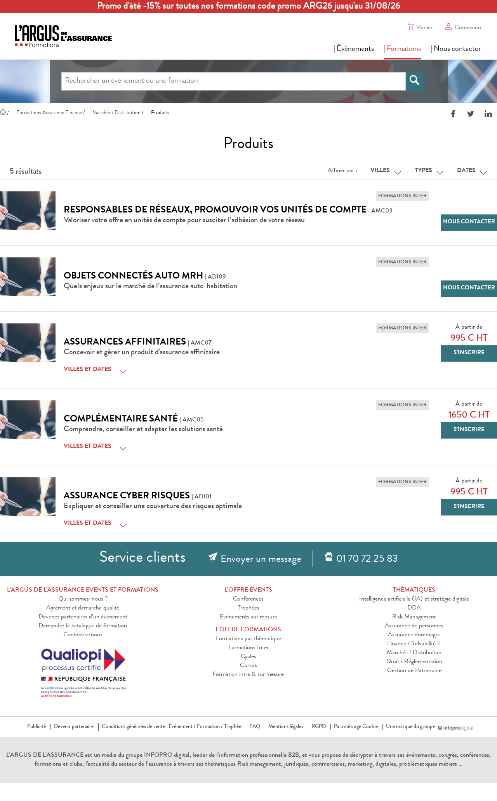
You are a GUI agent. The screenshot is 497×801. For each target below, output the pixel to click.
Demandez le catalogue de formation (82, 626)
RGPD (318, 727)
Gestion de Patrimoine (414, 671)
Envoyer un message (261, 560)
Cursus (248, 666)
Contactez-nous (83, 635)
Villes (380, 171)
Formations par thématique (248, 639)
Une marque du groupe (410, 727)
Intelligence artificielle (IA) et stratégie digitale (414, 599)
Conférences (248, 599)
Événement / (182, 727)
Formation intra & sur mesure (248, 675)
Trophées (248, 608)
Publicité (36, 727)
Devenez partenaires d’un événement (82, 617)
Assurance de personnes (414, 626)
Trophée (232, 727)
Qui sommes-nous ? (83, 599)
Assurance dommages (414, 635)
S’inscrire (469, 353)
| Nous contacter (456, 49)
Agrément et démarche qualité (82, 608)
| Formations (402, 49)
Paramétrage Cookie (356, 727)
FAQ (254, 727)
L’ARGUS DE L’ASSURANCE (44, 755)
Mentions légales (285, 727)
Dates (466, 171)
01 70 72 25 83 (367, 560)
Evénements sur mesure (248, 617)
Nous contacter (469, 222)
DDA (414, 608)
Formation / (210, 727)
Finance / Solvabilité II (414, 644)
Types (423, 171)
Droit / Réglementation (414, 662)
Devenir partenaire (74, 727)
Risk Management (414, 617)
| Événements (354, 49)
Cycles (248, 657)
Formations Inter (248, 648)
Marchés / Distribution (414, 653)
